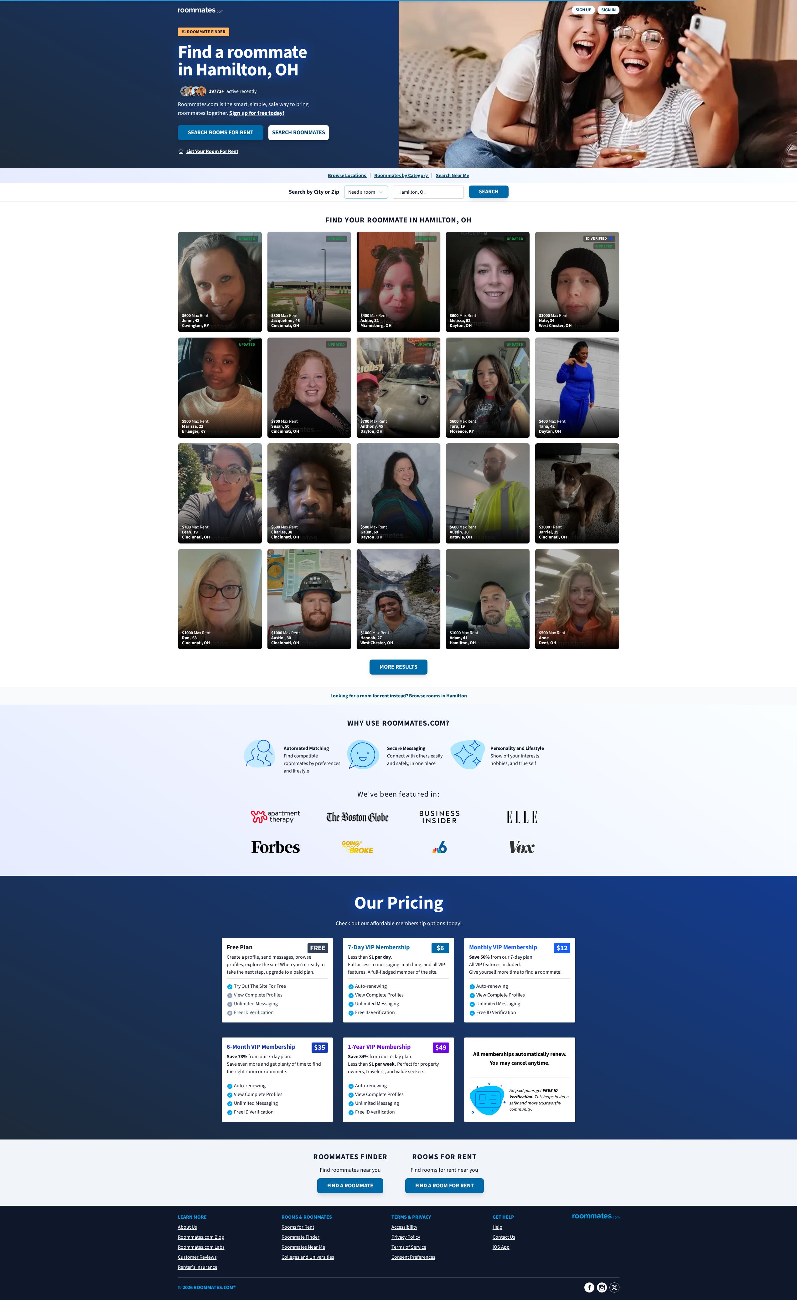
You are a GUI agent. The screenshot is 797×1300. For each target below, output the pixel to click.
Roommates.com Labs (201, 1247)
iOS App (501, 1247)
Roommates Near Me (303, 1247)
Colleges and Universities (308, 1257)
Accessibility (404, 1227)
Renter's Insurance (197, 1267)
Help (497, 1227)
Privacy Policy (405, 1237)
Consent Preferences (413, 1257)
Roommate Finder (300, 1237)
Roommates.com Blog (201, 1237)
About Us (187, 1227)
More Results (398, 667)
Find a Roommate (350, 1186)
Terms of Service (408, 1247)
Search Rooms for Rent (220, 132)
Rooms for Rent (298, 1227)
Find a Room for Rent (444, 1186)
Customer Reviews (197, 1257)
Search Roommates (298, 132)
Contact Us (504, 1237)
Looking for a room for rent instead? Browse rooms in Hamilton (398, 695)
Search (489, 192)
